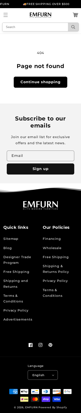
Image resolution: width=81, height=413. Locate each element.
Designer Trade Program (17, 260)
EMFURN (31, 407)
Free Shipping (16, 272)
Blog (7, 248)
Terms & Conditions (13, 298)
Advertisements (17, 319)
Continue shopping (40, 82)
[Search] (73, 27)
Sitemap (10, 239)
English (38, 375)
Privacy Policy (16, 310)
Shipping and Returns (15, 283)
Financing (52, 239)
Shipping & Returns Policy (56, 269)
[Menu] (6, 15)
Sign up (41, 169)
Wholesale (52, 248)
